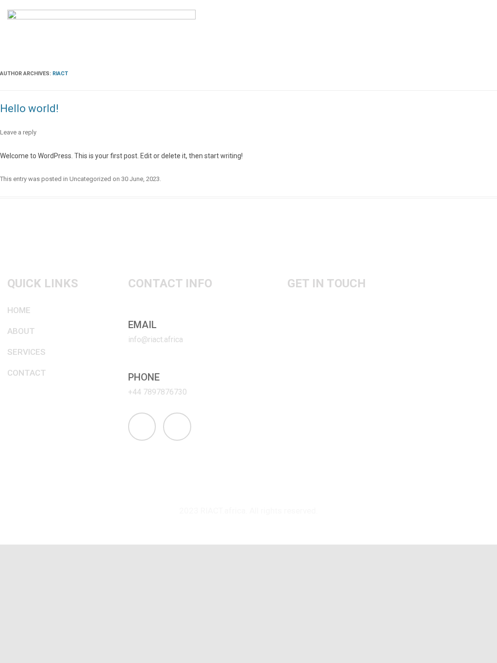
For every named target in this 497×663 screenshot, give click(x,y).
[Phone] (133, 364)
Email (142, 325)
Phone (144, 377)
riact (60, 73)
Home (19, 310)
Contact (26, 373)
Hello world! (29, 108)
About (21, 331)
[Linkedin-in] (177, 427)
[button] (484, 30)
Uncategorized (90, 178)
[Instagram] (142, 427)
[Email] (133, 312)
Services (26, 352)
